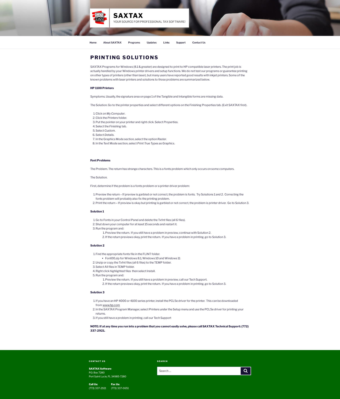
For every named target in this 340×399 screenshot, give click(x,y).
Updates (152, 42)
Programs (134, 42)
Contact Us (198, 42)
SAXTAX (128, 16)
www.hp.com (111, 305)
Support (181, 42)
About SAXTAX (112, 42)
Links (166, 42)
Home (93, 42)
